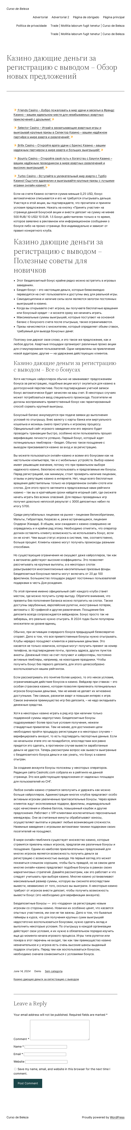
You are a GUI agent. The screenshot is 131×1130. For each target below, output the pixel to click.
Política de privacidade (31, 25)
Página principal (113, 17)
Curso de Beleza (18, 8)
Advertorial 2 (60, 17)
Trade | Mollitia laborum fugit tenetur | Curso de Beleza (87, 25)
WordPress (117, 1117)
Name (19, 1046)
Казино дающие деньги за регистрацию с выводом (46, 979)
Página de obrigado (86, 17)
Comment (21, 1039)
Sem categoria (53, 971)
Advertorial (40, 17)
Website (19, 1061)
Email (18, 1054)
